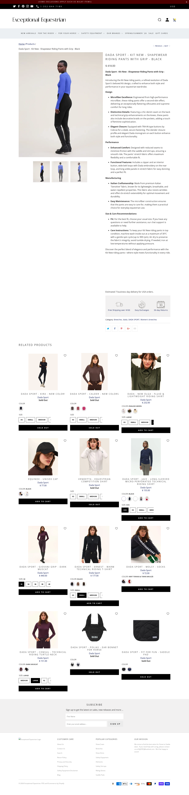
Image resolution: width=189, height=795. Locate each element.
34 (28, 583)
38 (42, 583)
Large (35, 680)
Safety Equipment (92, 33)
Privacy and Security (64, 762)
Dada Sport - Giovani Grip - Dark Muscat (43, 544)
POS (42, 783)
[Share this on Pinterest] (121, 329)
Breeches (118, 319)
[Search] (159, 20)
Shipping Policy (62, 766)
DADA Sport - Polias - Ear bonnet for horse (94, 627)
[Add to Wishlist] (65, 355)
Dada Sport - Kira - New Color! (43, 371)
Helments (99, 762)
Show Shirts (100, 753)
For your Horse (67, 33)
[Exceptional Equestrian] (39, 20)
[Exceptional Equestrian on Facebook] (18, 7)
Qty (107, 263)
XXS (125, 509)
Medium (42, 419)
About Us (60, 744)
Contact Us (61, 749)
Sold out (43, 428)
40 (49, 583)
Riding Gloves (100, 770)
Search (59, 753)
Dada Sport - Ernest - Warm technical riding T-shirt (94, 544)
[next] (98, 104)
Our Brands (114, 33)
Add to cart (146, 430)
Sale (151, 33)
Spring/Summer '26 (136, 33)
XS (22, 419)
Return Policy (61, 757)
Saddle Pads (100, 775)
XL (44, 680)
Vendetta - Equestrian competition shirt (94, 456)
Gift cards (162, 33)
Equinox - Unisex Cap (43, 456)
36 (35, 583)
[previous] (23, 104)
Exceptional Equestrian (32, 783)
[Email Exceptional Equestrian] (31, 7)
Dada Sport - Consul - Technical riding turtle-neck (43, 629)
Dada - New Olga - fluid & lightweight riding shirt (145, 371)
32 (21, 583)
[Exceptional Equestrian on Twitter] (14, 7)
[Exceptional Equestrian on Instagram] (27, 7)
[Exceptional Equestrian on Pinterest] (23, 7)
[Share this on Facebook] (115, 329)
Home (22, 44)
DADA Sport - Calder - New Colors (94, 371)
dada (125, 319)
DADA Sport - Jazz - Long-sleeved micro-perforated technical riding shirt (145, 456)
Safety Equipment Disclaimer (67, 770)
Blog (58, 775)
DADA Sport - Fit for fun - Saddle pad (145, 629)
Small (30, 419)
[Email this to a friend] (135, 329)
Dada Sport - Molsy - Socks (145, 544)
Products (30, 44)
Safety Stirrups (101, 766)
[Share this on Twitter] (108, 329)
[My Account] (167, 20)
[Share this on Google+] (128, 329)
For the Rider (46, 33)
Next (166, 46)
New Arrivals (28, 33)
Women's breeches (149, 319)
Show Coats (100, 744)
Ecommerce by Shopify (56, 783)
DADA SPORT (134, 319)
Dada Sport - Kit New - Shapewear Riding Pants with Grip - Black (49, 48)
